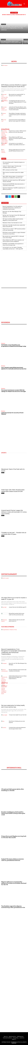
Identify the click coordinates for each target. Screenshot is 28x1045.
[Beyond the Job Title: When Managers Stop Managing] (4, 665)
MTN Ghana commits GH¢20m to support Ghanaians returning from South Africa (14, 85)
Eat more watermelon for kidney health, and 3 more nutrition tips (13, 706)
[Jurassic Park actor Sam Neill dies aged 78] (4, 608)
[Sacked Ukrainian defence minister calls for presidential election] (14, 848)
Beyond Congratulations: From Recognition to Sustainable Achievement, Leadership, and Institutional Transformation (12, 208)
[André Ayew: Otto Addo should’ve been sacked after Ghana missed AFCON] (14, 482)
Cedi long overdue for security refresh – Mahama (12, 413)
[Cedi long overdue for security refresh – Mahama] (14, 401)
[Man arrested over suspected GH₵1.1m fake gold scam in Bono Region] (4, 98)
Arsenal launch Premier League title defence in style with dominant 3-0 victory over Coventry (14, 512)
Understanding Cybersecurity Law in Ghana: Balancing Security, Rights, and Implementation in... (18, 677)
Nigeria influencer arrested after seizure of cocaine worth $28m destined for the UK (13, 883)
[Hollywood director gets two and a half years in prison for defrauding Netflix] (4, 621)
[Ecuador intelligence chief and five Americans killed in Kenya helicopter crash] (14, 801)
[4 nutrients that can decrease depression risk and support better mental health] (4, 729)
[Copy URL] (18, 196)
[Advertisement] (14, 270)
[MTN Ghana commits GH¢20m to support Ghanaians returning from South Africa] (14, 74)
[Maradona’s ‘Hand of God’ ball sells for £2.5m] (14, 461)
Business (3, 343)
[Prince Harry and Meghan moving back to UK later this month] (14, 825)
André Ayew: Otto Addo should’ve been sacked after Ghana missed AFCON (12, 490)
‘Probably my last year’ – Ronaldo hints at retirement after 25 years (13, 533)
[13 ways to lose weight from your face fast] (4, 716)
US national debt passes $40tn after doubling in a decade (12, 789)
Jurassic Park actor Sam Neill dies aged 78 (17, 607)
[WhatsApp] (15, 196)
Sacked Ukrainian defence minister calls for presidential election (12, 859)
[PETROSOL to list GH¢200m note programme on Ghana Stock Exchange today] (14, 334)
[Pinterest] (12, 196)
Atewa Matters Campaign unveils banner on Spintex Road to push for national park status (17, 115)
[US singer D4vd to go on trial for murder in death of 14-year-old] (14, 586)
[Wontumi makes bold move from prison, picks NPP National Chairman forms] (4, 151)
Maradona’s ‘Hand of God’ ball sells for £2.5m (12, 222)
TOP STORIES (3, 24)
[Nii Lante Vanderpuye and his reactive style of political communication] (4, 671)
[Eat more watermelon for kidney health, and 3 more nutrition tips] (14, 694)
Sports (3, 472)
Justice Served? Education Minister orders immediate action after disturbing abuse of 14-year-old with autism (18, 108)
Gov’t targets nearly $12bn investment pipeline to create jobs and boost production (13, 368)
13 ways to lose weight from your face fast (17, 714)
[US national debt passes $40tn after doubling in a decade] (14, 778)
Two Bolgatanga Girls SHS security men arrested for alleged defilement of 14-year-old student (18, 102)
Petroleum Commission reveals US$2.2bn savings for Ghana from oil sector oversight (13, 390)
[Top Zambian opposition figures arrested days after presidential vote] (14, 895)
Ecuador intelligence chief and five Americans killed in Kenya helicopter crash (13, 813)
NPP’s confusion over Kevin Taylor (10, 170)
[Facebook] (6, 196)
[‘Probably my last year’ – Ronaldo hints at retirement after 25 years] (14, 524)
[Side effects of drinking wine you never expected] (4, 723)
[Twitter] (9, 196)
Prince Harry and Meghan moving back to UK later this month (13, 836)
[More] (21, 196)
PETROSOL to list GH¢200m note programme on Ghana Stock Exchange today (13, 345)
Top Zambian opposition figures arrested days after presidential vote (13, 906)
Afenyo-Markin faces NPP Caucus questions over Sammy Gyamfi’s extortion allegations (17, 138)
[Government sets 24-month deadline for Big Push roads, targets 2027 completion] (4, 121)
